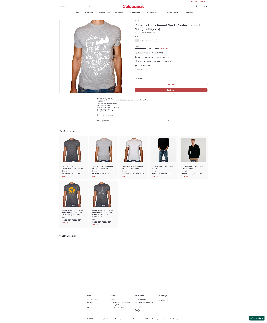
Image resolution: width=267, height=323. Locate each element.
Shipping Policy (116, 299)
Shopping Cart (119, 319)
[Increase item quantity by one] (144, 74)
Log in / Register (107, 319)
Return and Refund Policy (120, 302)
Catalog (90, 302)
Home (137, 20)
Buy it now (171, 90)
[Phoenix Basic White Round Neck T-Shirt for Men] (133, 157)
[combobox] (76, 6)
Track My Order (92, 299)
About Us (90, 305)
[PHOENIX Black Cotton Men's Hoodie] (164, 157)
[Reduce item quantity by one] (137, 74)
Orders (128, 319)
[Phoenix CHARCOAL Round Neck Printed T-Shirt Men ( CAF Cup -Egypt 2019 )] (73, 203)
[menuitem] (76, 12)
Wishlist (147, 319)
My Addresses (138, 319)
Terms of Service (117, 307)
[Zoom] (96, 56)
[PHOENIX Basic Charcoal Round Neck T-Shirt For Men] (73, 157)
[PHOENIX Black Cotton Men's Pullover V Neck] (194, 157)
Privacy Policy (116, 305)
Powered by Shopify (171, 319)
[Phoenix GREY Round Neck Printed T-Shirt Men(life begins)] (70, 261)
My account (91, 307)
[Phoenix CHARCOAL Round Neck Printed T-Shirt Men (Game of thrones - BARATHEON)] (103, 204)
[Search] (90, 6)
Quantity (138, 70)
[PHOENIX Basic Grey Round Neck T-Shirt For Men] (103, 157)
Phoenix (72, 131)
